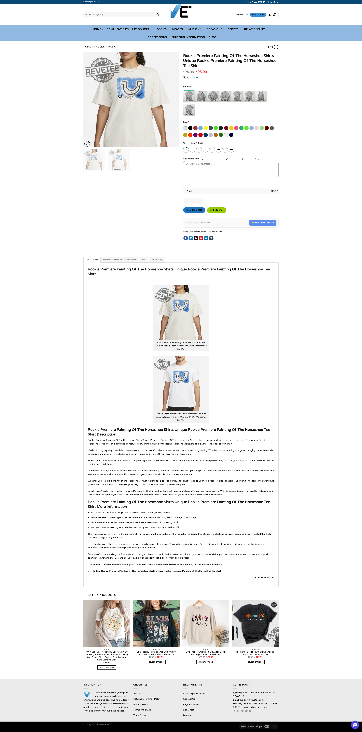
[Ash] (185, 128)
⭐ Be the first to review (262, 222)
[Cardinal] (195, 128)
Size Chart (192, 77)
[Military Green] (272, 128)
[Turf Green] (221, 135)
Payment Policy (191, 704)
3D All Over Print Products (128, 29)
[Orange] (190, 135)
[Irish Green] (241, 128)
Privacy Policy (140, 704)
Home (97, 29)
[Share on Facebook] (185, 238)
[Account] (269, 15)
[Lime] (262, 128)
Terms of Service (142, 709)
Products (219, 232)
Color (186, 122)
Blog (212, 37)
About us (138, 693)
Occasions (214, 29)
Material (187, 715)
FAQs (143, 260)
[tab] (92, 260)
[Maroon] (267, 128)
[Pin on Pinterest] (201, 238)
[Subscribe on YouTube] (250, 711)
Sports (233, 29)
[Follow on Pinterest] (246, 711)
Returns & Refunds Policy (146, 699)
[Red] (200, 135)
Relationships (254, 29)
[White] (226, 135)
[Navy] (231, 135)
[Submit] (157, 14)
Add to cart (194, 210)
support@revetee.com (92, 2)
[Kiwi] (246, 128)
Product (187, 87)
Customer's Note (191, 159)
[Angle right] (276, 47)
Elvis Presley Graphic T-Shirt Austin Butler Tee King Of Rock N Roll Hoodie (206, 653)
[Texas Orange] (216, 135)
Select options (107, 667)
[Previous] (88, 99)
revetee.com (267, 577)
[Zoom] (87, 144)
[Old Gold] (185, 135)
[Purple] (195, 135)
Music (112, 46)
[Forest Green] (221, 128)
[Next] (173, 99)
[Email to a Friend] (196, 238)
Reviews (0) (156, 260)
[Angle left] (270, 47)
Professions (157, 37)
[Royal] (205, 135)
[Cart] (274, 15)
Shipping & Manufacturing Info (119, 260)
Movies (177, 29)
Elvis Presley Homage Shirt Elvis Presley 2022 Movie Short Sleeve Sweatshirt (156, 653)
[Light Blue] (251, 128)
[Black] (190, 128)
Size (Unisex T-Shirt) (193, 143)
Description (92, 260)
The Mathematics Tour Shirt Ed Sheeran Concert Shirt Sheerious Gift (255, 653)
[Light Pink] (257, 128)
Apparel (197, 232)
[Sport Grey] (211, 135)
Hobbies (161, 29)
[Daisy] (205, 128)
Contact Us (189, 699)
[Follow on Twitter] (242, 711)
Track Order (139, 715)
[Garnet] (226, 128)
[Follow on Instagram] (238, 711)
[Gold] (231, 128)
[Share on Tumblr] (211, 238)
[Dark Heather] (211, 128)
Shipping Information (188, 37)
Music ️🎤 (194, 29)
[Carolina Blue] (200, 128)
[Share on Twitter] (190, 238)
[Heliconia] (236, 128)
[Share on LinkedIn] (206, 238)
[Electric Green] (216, 128)
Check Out (216, 210)
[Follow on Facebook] (235, 711)
